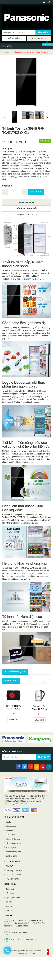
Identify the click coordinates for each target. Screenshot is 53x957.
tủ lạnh (9, 332)
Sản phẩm (10, 893)
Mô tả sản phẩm (26, 202)
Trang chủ (5, 52)
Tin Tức (9, 901)
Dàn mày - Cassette (14, 870)
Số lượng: (7, 186)
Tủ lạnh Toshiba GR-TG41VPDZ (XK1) (18, 270)
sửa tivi (8, 822)
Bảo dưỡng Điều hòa (14, 843)
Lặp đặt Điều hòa (13, 839)
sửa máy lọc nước (13, 830)
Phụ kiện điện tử (12, 878)
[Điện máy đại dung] (26, 17)
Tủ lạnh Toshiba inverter (12, 390)
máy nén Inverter (21, 450)
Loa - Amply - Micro (13, 874)
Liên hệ (9, 906)
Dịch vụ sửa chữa (13, 897)
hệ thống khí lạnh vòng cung (22, 327)
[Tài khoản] (44, 2)
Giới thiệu (10, 910)
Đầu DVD (9, 866)
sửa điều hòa (11, 826)
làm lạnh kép (29, 393)
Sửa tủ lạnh (10, 834)
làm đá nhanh (25, 514)
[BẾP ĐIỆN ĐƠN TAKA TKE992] (14, 695)
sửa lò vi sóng (11, 855)
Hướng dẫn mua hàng (26, 215)
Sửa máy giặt (11, 847)
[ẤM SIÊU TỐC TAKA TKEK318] (39, 695)
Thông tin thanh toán (26, 209)
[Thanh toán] (48, 2)
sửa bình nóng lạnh (13, 851)
